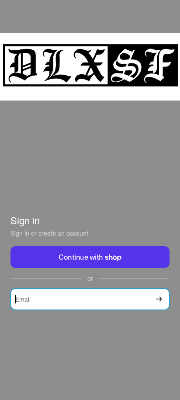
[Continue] (159, 299)
